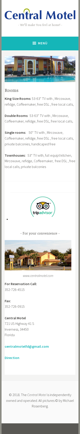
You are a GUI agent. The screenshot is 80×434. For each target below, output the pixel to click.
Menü (43, 43)
